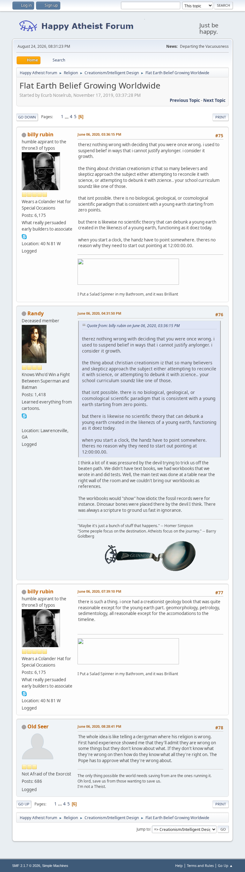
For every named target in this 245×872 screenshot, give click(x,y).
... (67, 116)
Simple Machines (55, 866)
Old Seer (37, 726)
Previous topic (185, 100)
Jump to (143, 829)
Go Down (27, 117)
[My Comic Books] (24, 423)
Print (220, 117)
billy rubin (40, 134)
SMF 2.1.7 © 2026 (26, 866)
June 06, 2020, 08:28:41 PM (99, 726)
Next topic (214, 100)
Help (179, 865)
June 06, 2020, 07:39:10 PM (99, 591)
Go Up (23, 804)
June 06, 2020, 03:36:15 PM (99, 134)
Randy (35, 313)
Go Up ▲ (225, 865)
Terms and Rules (200, 865)
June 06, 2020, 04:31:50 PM (99, 313)
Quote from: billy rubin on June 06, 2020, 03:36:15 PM (133, 325)
